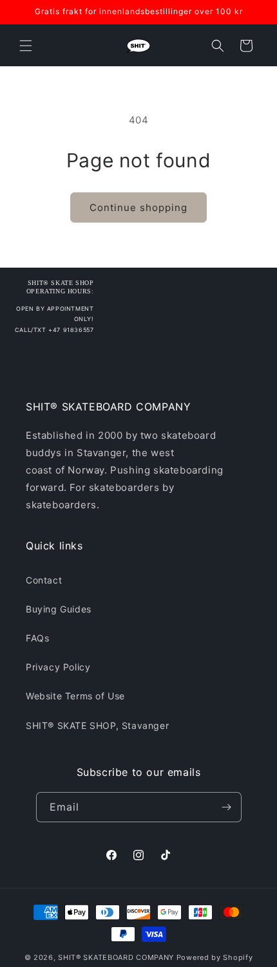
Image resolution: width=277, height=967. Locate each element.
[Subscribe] (227, 807)
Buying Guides (58, 608)
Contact (44, 580)
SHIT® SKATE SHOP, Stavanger (97, 725)
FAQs (37, 637)
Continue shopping (138, 207)
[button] (26, 46)
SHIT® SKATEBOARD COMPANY (116, 957)
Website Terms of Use (75, 695)
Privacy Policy (58, 666)
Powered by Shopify (215, 957)
